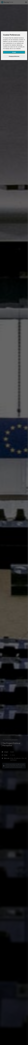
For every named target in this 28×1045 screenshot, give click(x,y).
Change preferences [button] (14, 56)
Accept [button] (14, 52)
